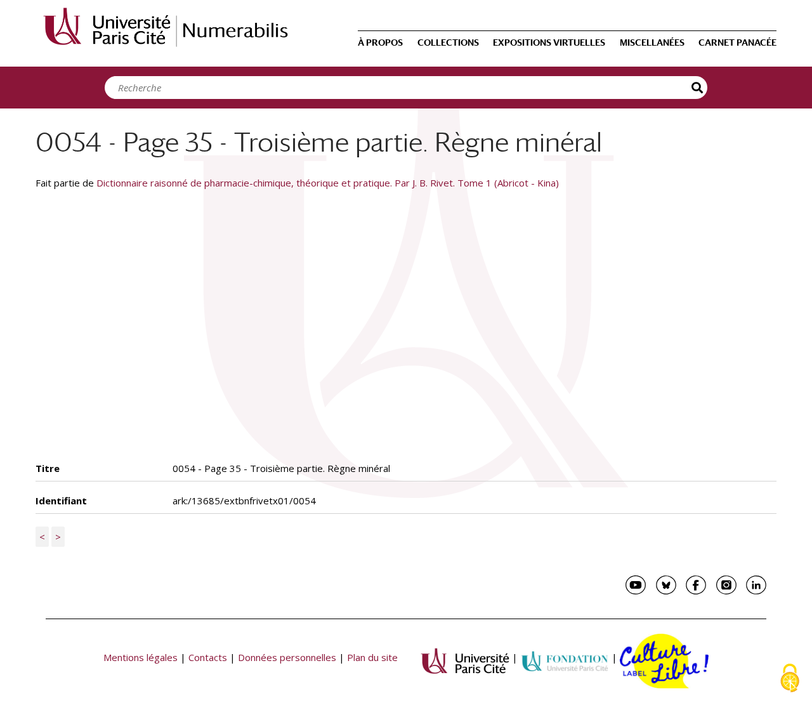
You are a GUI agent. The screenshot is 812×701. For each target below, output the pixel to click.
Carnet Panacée (737, 42)
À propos (380, 42)
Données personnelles (287, 657)
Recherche (697, 87)
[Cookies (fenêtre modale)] (790, 679)
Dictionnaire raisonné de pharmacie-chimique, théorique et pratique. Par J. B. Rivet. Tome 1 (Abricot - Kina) (327, 182)
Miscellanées (652, 42)
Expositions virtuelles (549, 42)
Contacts (207, 657)
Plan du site (372, 657)
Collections (448, 42)
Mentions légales (140, 657)
